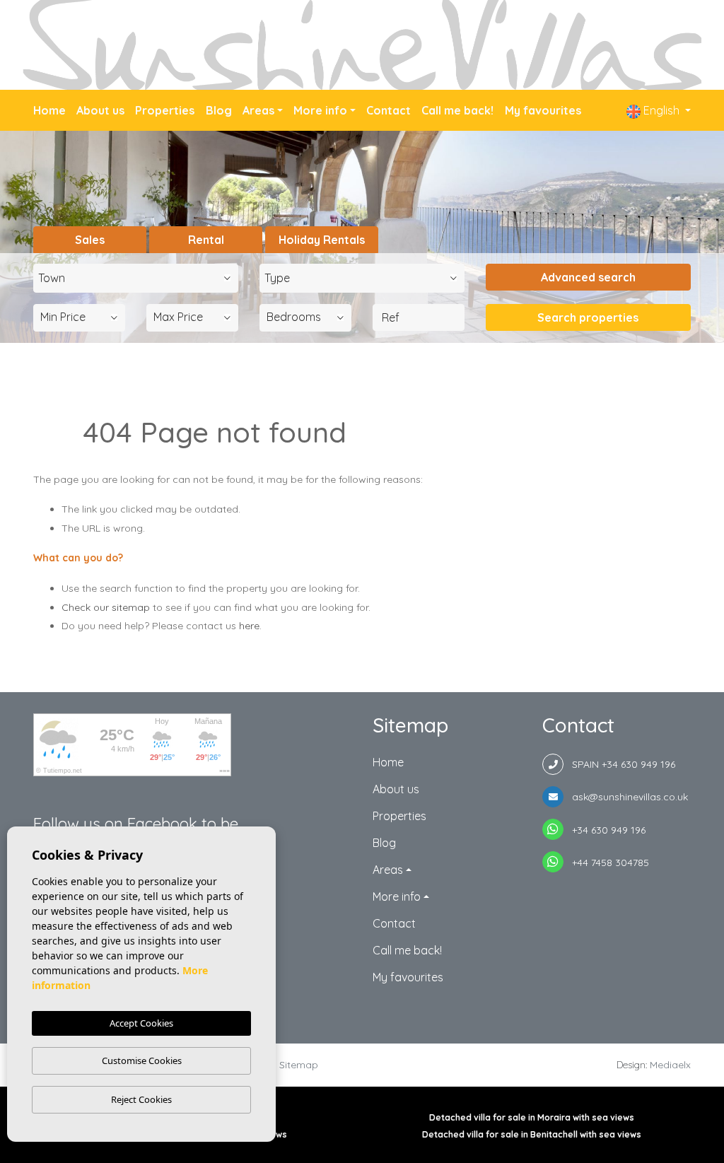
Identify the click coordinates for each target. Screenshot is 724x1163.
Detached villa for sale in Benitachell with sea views (531, 1134)
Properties (164, 110)
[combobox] (136, 278)
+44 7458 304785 (606, 862)
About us (100, 110)
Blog (219, 110)
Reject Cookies (141, 1099)
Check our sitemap (106, 607)
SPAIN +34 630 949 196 (619, 764)
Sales (90, 240)
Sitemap (298, 1064)
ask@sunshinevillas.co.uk (626, 796)
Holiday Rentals (322, 240)
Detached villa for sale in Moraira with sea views (531, 1117)
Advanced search (588, 277)
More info (320, 110)
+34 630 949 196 (605, 830)
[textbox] (139, 278)
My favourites (543, 110)
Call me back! (457, 110)
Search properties (587, 317)
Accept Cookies (141, 1023)
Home (49, 110)
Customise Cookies (142, 1060)
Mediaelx (670, 1064)
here (249, 625)
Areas (258, 110)
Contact (388, 110)
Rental (206, 240)
